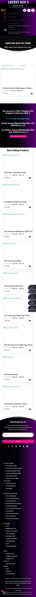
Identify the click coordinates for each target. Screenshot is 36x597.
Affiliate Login (10, 564)
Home (6, 47)
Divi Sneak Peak (10, 574)
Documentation (12, 17)
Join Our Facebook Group (17, 456)
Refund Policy (10, 559)
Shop (7, 526)
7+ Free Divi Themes (14, 23)
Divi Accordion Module (12, 498)
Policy (5, 551)
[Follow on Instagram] (16, 446)
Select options (31, 93)
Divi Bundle (9, 488)
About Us (8, 571)
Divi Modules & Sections (10, 493)
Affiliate (6, 561)
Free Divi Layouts (11, 483)
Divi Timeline (9, 511)
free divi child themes (12, 478)
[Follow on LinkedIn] (23, 446)
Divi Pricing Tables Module (13, 503)
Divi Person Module (11, 506)
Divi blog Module (11, 501)
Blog (7, 569)
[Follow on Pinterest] (19, 446)
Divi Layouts (7, 481)
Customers (7, 523)
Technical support (13, 13)
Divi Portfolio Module (12, 513)
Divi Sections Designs (12, 518)
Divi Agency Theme (11, 466)
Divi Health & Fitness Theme (14, 468)
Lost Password (10, 533)
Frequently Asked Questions (16, 20)
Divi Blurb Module (11, 496)
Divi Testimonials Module (13, 508)
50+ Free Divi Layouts (14, 30)
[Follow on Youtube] (27, 446)
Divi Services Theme (11, 476)
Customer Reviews (11, 546)
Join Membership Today (18, 136)
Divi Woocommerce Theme (13, 473)
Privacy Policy (10, 554)
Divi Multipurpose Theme (13, 471)
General (6, 566)
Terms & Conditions (11, 556)
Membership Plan (11, 528)
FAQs (7, 543)
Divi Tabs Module (11, 516)
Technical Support (11, 538)
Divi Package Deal (11, 486)
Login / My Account (11, 531)
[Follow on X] (12, 446)
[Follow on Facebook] (8, 446)
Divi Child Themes (9, 463)
